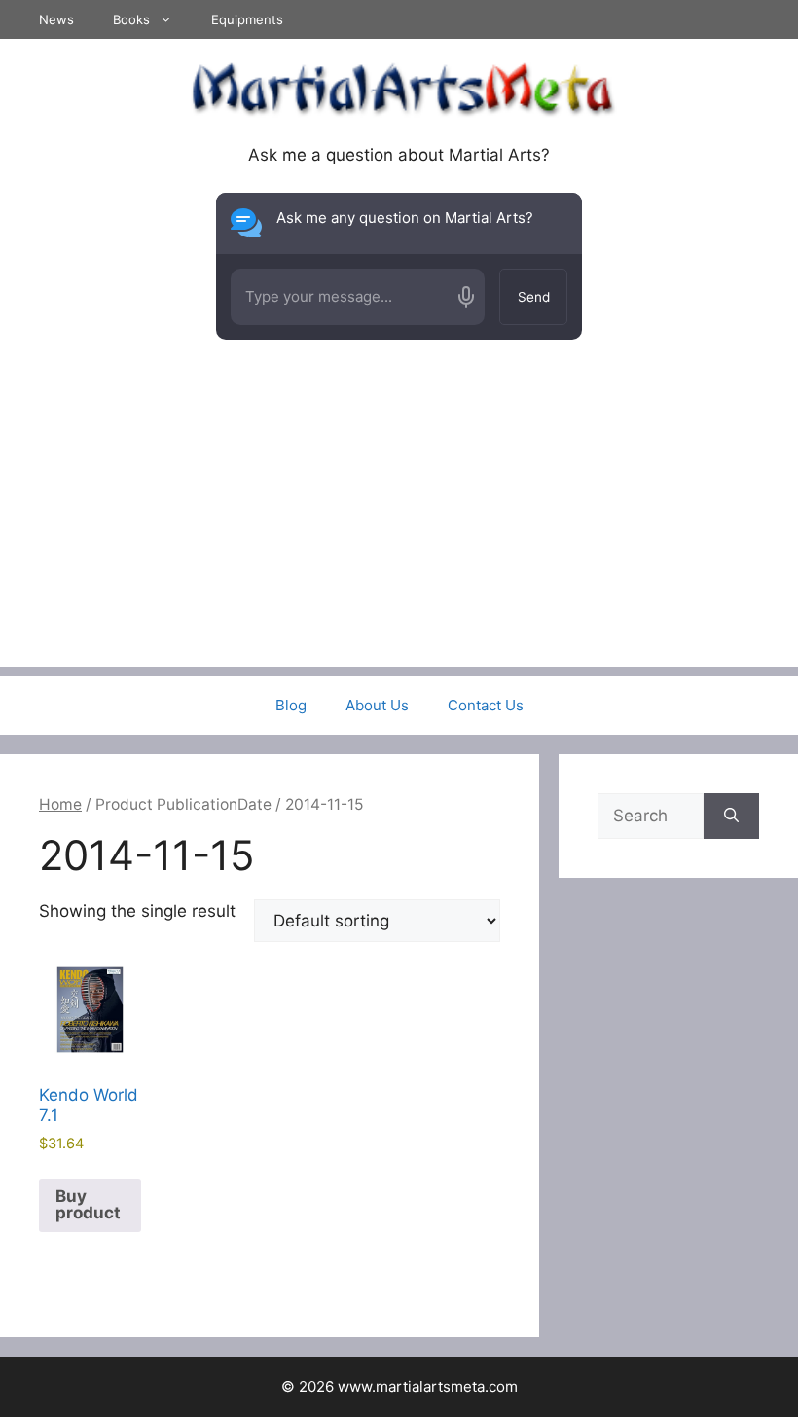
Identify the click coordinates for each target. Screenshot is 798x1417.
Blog (291, 705)
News (56, 19)
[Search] (731, 816)
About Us (377, 705)
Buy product (88, 1204)
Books (131, 19)
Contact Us (486, 705)
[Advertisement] (399, 530)
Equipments (247, 19)
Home (60, 804)
